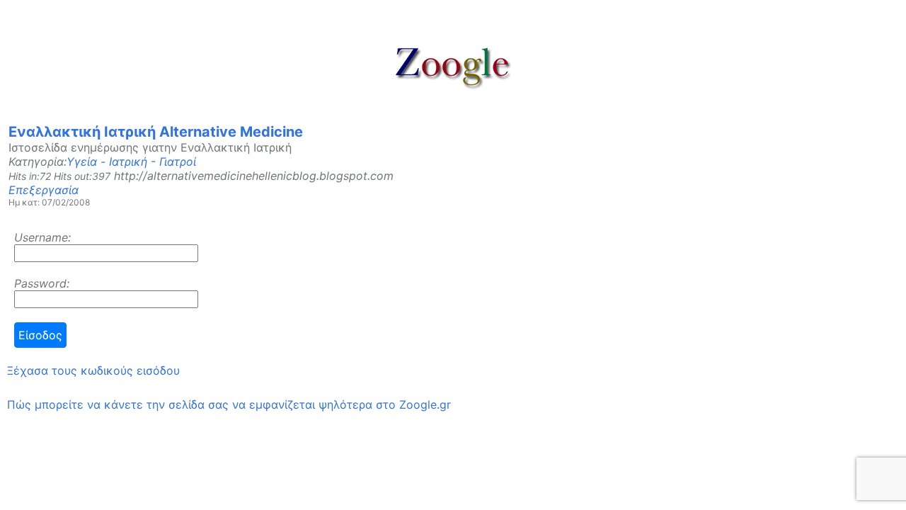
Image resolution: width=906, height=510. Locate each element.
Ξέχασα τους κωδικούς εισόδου (93, 370)
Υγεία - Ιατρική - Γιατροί (131, 161)
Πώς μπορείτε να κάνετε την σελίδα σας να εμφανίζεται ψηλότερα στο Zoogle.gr (229, 404)
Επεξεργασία (43, 190)
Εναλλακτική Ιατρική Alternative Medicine (155, 131)
